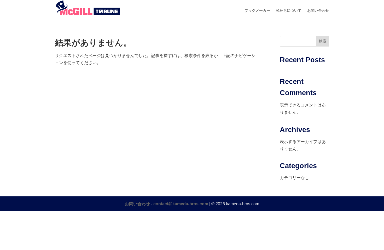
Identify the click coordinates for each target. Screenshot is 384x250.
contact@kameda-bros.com (180, 204)
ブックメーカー (257, 11)
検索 (322, 41)
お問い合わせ (318, 11)
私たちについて (288, 11)
